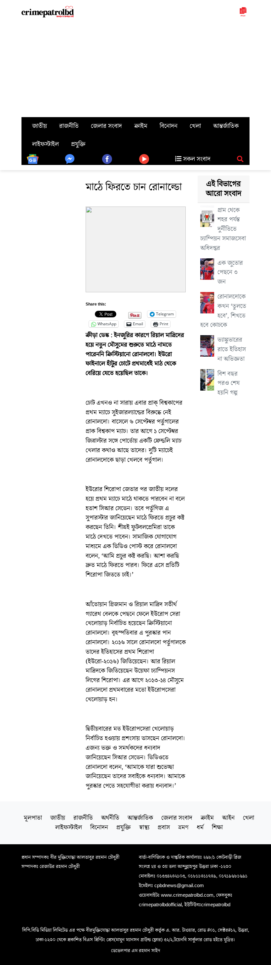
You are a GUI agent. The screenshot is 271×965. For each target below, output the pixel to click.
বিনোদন (168, 126)
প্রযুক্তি (78, 144)
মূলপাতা (33, 817)
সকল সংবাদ (196, 159)
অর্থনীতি (110, 817)
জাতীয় (39, 126)
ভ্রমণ (183, 827)
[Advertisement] (135, 67)
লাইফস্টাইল (45, 144)
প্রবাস (164, 827)
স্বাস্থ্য (144, 827)
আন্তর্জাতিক (226, 126)
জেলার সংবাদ (106, 126)
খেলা (195, 126)
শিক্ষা (217, 827)
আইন (228, 817)
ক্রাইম (140, 126)
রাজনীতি (69, 126)
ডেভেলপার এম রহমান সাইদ (135, 950)
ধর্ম (200, 827)
